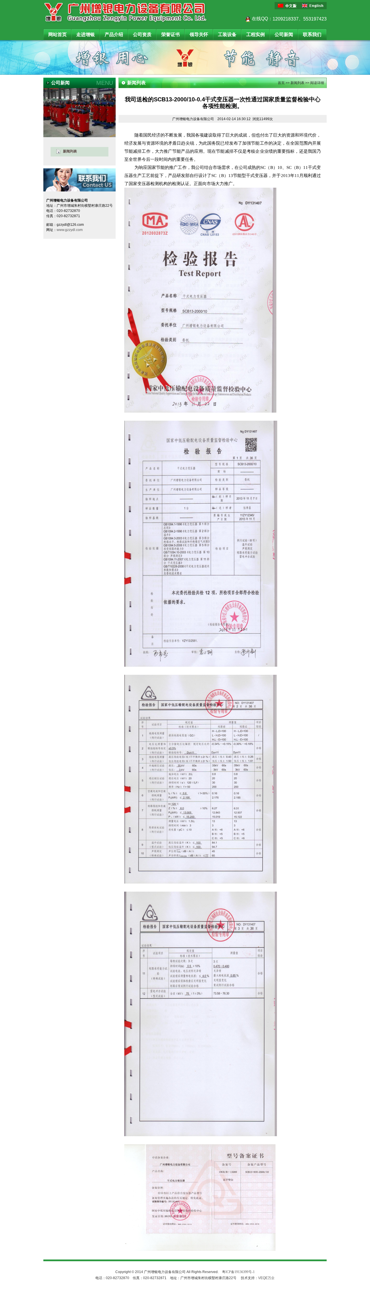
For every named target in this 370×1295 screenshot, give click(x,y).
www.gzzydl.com (70, 230)
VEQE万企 (266, 1278)
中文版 (288, 5)
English (314, 5)
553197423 (315, 18)
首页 (281, 83)
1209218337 (286, 18)
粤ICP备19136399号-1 (238, 1272)
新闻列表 (297, 83)
